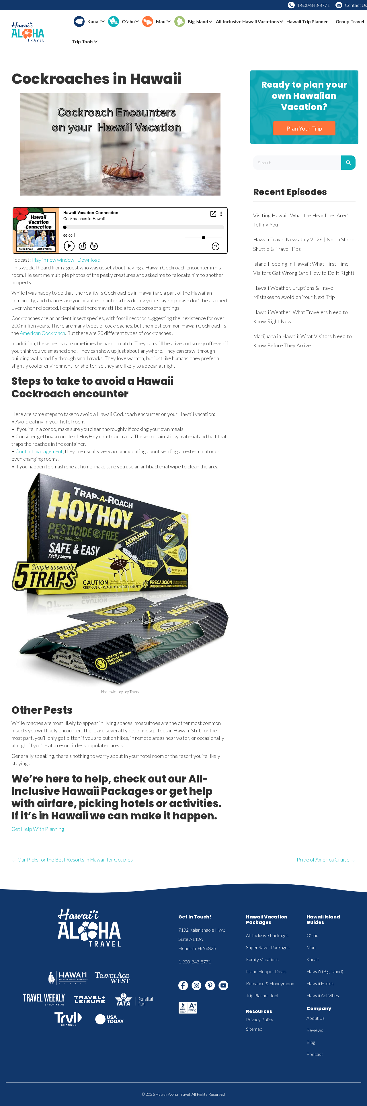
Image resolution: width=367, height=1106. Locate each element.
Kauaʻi (313, 959)
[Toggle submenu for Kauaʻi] (102, 21)
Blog (311, 1042)
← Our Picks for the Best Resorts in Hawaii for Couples (72, 859)
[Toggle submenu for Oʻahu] (137, 21)
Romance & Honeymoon (270, 983)
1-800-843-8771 (313, 5)
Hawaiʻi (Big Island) (325, 971)
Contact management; (39, 451)
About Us (316, 1018)
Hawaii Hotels (320, 983)
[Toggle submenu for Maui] (168, 21)
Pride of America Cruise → (326, 859)
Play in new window (53, 260)
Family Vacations (262, 959)
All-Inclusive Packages (267, 935)
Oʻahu (312, 935)
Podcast (315, 1054)
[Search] (348, 162)
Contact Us (356, 5)
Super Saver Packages (268, 947)
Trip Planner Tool (262, 995)
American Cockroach (42, 333)
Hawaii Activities (323, 995)
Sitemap (254, 1029)
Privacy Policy (259, 1019)
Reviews (315, 1030)
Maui (311, 947)
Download (88, 260)
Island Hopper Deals (266, 971)
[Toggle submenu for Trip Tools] (95, 41)
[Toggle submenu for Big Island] (210, 21)
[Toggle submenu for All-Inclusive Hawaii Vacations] (281, 21)
